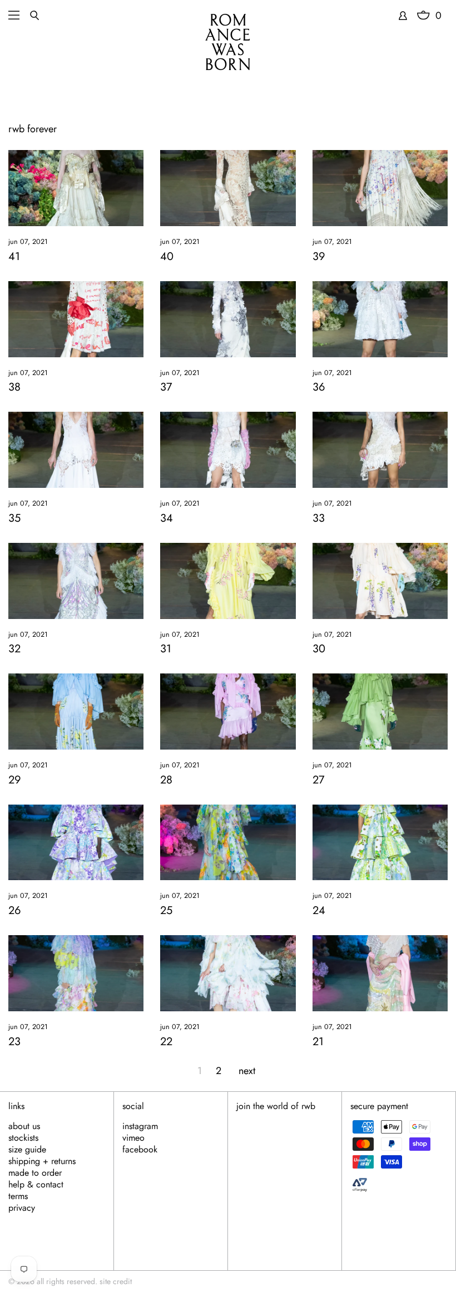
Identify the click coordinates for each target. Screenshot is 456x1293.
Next (247, 1071)
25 (166, 910)
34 (166, 518)
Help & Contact (35, 1184)
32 (14, 649)
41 (14, 256)
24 (319, 910)
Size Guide (27, 1149)
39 (319, 256)
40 (167, 256)
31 (165, 649)
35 (14, 518)
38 (14, 387)
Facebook (139, 1149)
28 (166, 780)
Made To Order (35, 1173)
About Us (24, 1126)
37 (166, 387)
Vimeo (133, 1138)
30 (319, 649)
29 (14, 780)
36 (319, 387)
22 (166, 1042)
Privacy (21, 1208)
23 (14, 1042)
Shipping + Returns (42, 1161)
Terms (18, 1196)
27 (319, 780)
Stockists (23, 1138)
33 (319, 518)
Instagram (140, 1126)
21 (318, 1042)
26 (14, 910)
